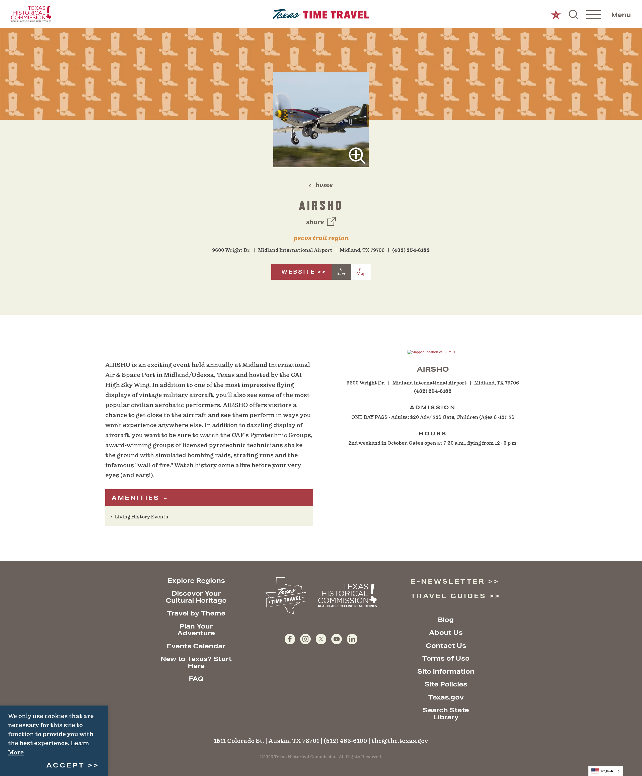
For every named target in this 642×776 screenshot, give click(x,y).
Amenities (137, 497)
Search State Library (446, 713)
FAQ (196, 678)
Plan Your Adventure (196, 629)
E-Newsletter (448, 581)
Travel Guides (448, 596)
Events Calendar (196, 646)
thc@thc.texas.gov (400, 740)
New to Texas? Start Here (196, 662)
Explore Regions (196, 580)
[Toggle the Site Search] (573, 14)
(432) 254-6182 (411, 250)
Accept (65, 765)
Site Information (445, 671)
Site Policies (446, 684)
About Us (446, 632)
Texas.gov (446, 697)
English (607, 771)
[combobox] (605, 771)
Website (298, 272)
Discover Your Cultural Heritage (196, 596)
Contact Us (446, 645)
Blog (446, 620)
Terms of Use (445, 658)
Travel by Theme (196, 613)
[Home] (321, 14)
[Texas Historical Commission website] (31, 14)
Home (324, 185)
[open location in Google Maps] (433, 352)
